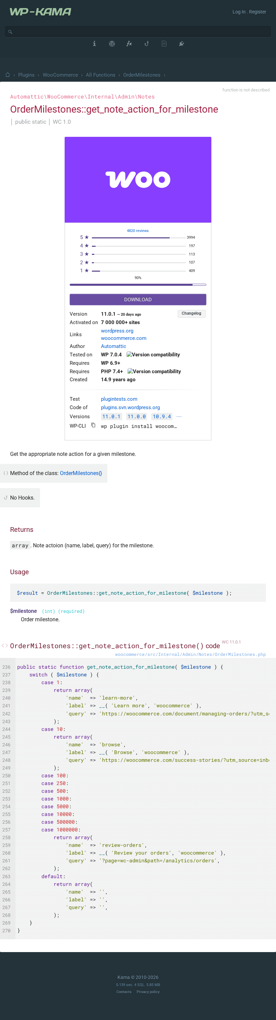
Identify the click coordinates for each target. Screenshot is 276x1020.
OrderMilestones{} (81, 473)
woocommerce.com (123, 338)
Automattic (113, 346)
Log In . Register (249, 11)
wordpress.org (117, 331)
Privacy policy (148, 992)
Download (138, 300)
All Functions (100, 75)
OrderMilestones (142, 75)
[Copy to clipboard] (93, 425)
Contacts (124, 992)
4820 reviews (138, 231)
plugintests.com (119, 399)
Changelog (191, 313)
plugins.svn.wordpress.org (130, 407)
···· (179, 417)
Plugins (26, 75)
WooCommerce (60, 75)
